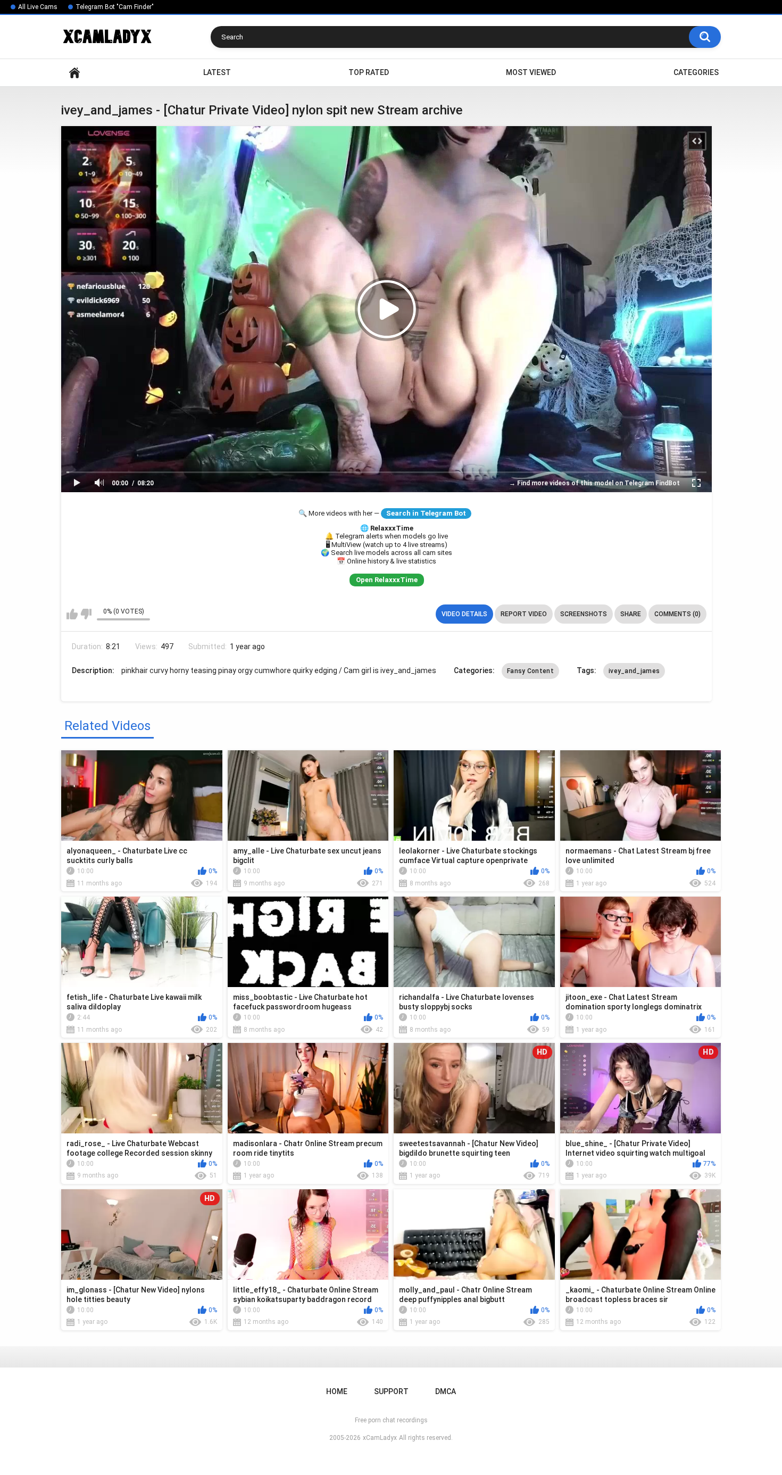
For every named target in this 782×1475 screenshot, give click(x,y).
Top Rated (368, 72)
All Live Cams (37, 7)
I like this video (72, 614)
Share (630, 614)
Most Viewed (531, 72)
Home (74, 72)
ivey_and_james (634, 671)
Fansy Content (530, 671)
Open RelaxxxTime (387, 580)
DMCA (445, 1391)
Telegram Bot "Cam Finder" (115, 7)
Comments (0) (677, 614)
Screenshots (583, 614)
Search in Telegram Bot (426, 513)
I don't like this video (85, 614)
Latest (217, 72)
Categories (696, 72)
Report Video (524, 614)
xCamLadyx (380, 1437)
